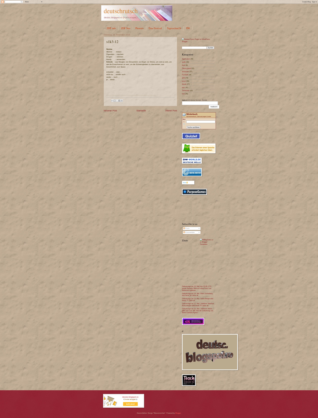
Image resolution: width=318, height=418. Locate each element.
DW (188, 28)
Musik (184, 84)
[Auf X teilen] (117, 100)
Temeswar (185, 90)
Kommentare (190, 232)
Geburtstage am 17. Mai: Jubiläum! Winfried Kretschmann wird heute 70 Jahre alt (198, 304)
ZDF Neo (125, 28)
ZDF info (111, 28)
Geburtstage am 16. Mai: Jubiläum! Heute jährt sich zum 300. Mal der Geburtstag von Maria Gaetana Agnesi (197, 310)
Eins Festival (155, 28)
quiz (183, 87)
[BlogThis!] (114, 100)
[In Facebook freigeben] (119, 100)
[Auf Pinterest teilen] (121, 100)
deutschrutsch (121, 10)
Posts (187, 228)
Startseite (141, 110)
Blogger (178, 413)
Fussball (185, 75)
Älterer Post (171, 110)
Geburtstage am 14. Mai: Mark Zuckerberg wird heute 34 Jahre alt (197, 294)
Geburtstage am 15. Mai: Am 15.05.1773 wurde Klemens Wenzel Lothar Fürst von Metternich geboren (196, 288)
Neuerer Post (110, 110)
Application (186, 59)
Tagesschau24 (174, 28)
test (183, 94)
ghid (183, 78)
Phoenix (139, 28)
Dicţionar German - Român (194, 100)
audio (184, 62)
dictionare (185, 72)
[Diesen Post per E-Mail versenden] (112, 100)
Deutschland (186, 68)
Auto (183, 65)
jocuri (184, 81)
